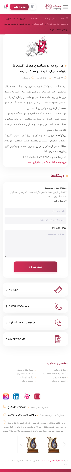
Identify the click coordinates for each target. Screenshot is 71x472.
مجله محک (27, 381)
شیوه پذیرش (59, 377)
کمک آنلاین (19, 7)
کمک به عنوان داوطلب (54, 373)
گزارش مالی (60, 370)
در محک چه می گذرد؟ (57, 24)
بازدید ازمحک (26, 377)
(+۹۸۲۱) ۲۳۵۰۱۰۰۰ (17, 306)
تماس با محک (59, 381)
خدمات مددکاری (25, 373)
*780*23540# (15, 339)
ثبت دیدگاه (35, 267)
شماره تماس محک (28, 407)
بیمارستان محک (25, 370)
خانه (63, 18)
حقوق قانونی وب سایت (51, 461)
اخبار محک (39, 24)
